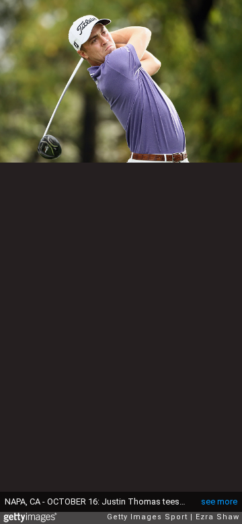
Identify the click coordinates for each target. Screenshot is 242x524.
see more (219, 501)
